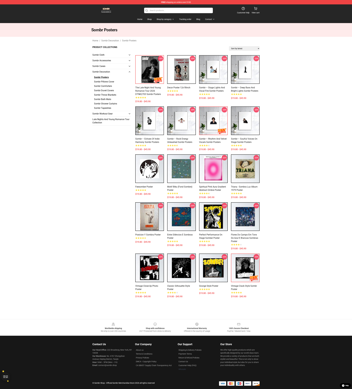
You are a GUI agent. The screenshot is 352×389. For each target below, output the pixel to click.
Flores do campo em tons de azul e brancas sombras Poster (244, 238)
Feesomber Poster (144, 186)
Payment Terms (185, 354)
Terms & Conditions (144, 354)
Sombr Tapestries (102, 108)
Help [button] (347, 386)
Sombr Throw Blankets (105, 95)
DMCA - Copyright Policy (146, 361)
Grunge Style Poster (208, 286)
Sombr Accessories (101, 60)
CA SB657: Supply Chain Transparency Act (154, 365)
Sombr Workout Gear (102, 113)
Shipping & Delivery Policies (189, 350)
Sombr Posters (129, 40)
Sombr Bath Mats (102, 99)
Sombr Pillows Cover (104, 81)
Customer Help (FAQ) (187, 365)
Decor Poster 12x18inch (178, 87)
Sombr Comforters (103, 86)
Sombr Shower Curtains (105, 103)
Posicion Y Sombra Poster (148, 234)
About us (140, 350)
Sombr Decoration (110, 40)
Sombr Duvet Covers (104, 90)
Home (95, 40)
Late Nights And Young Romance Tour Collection (110, 121)
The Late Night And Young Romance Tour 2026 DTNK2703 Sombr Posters (148, 90)
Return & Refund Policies (188, 358)
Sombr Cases (98, 66)
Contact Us (183, 361)
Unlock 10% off (5, 376)
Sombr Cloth (98, 55)
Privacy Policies (142, 358)
